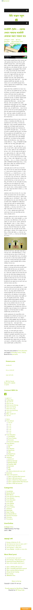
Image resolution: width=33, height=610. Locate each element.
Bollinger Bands (12, 462)
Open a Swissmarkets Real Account (18, 481)
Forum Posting (12, 438)
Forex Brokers (10, 443)
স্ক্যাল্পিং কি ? (8, 398)
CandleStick (11, 436)
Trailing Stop (9, 400)
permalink (15, 354)
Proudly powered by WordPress (14, 588)
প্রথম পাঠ (10, 422)
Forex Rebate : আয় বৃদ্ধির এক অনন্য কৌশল (17, 549)
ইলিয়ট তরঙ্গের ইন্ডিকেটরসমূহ (12, 410)
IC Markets (11, 448)
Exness (10, 445)
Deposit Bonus (10, 493)
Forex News (9, 501)
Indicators (9, 457)
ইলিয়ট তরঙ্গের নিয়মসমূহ (11, 407)
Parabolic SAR (12, 464)
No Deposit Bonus (11, 514)
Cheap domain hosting (13, 572)
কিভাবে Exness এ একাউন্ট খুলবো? (14, 547)
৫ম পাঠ (9, 429)
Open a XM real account (15, 478)
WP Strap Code (20, 590)
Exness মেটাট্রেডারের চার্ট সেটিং (13, 542)
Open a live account (11, 474)
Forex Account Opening (13, 496)
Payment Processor (11, 515)
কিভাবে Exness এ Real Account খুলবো (16, 560)
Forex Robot (9, 505)
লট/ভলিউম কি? (9, 365)
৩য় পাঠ (9, 426)
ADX (9, 469)
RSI (9, 468)
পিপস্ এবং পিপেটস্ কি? (10, 370)
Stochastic (11, 466)
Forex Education (22, 350)
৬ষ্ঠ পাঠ (9, 431)
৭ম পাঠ (9, 433)
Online (8, 527)
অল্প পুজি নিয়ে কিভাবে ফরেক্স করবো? (14, 546)
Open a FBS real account (15, 483)
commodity (16, 41)
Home (8, 419)
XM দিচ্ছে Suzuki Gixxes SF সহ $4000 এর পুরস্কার (9, 382)
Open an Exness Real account (16, 476)
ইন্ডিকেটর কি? (11, 459)
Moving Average (12, 461)
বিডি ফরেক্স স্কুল (16, 15)
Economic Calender (13, 442)
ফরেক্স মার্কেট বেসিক (9, 375)
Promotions (9, 519)
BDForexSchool (16, 43)
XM (9, 447)
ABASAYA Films (11, 575)
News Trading (10, 512)
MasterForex (11, 454)
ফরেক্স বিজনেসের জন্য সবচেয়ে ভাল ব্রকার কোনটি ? (17, 544)
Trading (6, 43)
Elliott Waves (9, 495)
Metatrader (9, 510)
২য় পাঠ (9, 424)
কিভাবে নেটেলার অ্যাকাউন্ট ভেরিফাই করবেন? (15, 563)
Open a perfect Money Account (15, 570)
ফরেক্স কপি (8, 415)
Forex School (10, 421)
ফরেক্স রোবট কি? (9, 402)
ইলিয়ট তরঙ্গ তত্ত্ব (9, 403)
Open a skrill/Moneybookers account (17, 568)
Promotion (11, 440)
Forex (21, 41)
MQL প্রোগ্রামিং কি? (11, 414)
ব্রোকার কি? (8, 412)
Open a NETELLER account (14, 567)
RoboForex (11, 450)
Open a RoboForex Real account (17, 480)
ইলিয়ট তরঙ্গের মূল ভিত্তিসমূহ (12, 405)
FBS (9, 452)
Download (9, 473)
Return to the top (16, 581)
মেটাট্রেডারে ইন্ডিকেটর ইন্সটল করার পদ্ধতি (16, 471)
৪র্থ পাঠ (9, 428)
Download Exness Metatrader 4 (15, 561)
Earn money (10, 574)
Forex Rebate (10, 455)
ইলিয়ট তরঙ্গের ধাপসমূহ (10, 408)
